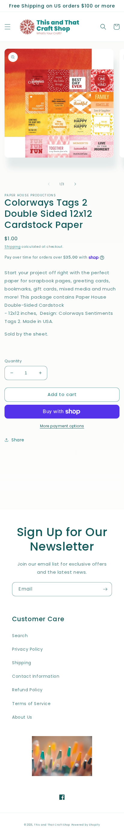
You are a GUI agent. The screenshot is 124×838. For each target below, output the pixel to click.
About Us (22, 717)
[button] (7, 26)
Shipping (13, 246)
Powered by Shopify (85, 825)
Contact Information (35, 676)
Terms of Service (31, 704)
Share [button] (17, 440)
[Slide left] (48, 184)
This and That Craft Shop (52, 825)
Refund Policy (27, 690)
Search (20, 636)
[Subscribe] (105, 589)
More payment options (62, 425)
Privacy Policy (27, 649)
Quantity (13, 361)
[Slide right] (75, 184)
